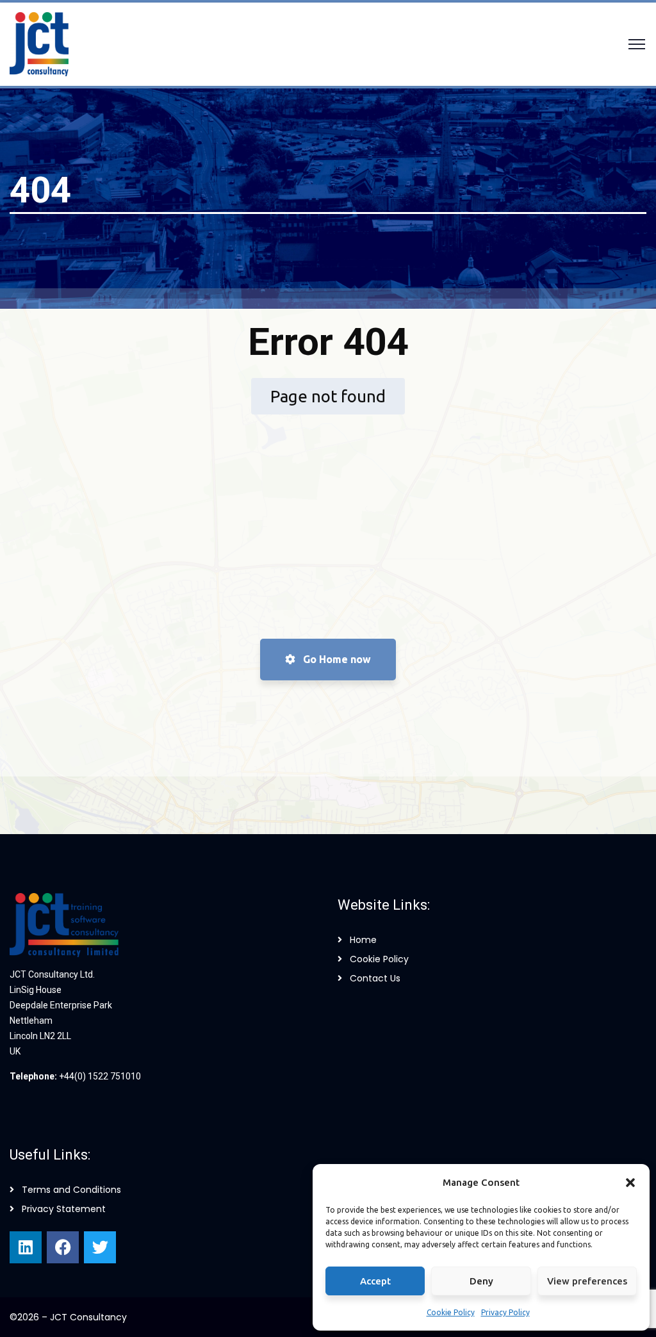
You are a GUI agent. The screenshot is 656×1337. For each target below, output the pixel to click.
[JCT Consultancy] (39, 43)
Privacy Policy (505, 1312)
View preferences (587, 1280)
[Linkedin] (26, 1247)
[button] (630, 1182)
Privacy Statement (64, 1208)
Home (363, 939)
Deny (481, 1280)
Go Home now (335, 659)
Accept (375, 1280)
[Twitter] (100, 1247)
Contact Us (375, 978)
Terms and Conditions (71, 1189)
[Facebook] (63, 1247)
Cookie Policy (451, 1312)
